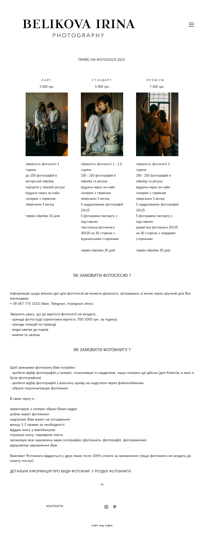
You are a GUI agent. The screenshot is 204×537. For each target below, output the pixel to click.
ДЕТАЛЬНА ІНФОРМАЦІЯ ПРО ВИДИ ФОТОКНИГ (50, 471)
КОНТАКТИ (55, 506)
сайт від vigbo (102, 525)
